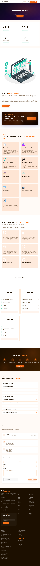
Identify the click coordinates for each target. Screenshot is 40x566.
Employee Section (21, 535)
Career (19, 510)
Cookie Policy (31, 504)
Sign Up (28, 1)
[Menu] (38, 1)
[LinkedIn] (6, 510)
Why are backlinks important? (8, 386)
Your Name (5, 460)
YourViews (19, 532)
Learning (30, 513)
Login (24, 1)
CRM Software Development (6, 547)
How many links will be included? (8, 399)
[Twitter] (4, 510)
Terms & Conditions (32, 502)
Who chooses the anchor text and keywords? (10, 402)
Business (2, 530)
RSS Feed (30, 508)
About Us (30, 493)
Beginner (19, 504)
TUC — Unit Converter (21, 543)
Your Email (22, 460)
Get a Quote (33, 1)
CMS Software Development (6, 545)
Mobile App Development (5, 537)
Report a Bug (31, 499)
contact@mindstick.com (9, 442)
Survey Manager (20, 545)
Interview (19, 502)
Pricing (19, 509)
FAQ (29, 509)
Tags (18, 494)
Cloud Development (4, 532)
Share (19, 506)
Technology (3, 531)
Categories (20, 495)
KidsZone (19, 534)
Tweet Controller (21, 547)
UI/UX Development (4, 541)
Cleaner (19, 541)
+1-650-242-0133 (8, 450)
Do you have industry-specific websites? (10, 412)
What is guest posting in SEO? (8, 383)
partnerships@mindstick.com (10, 444)
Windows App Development (6, 534)
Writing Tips (31, 514)
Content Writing (4, 550)
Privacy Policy (31, 501)
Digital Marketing (4, 542)
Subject (4, 464)
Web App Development (5, 535)
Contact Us (31, 494)
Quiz (18, 513)
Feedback (30, 498)
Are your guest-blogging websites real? (9, 409)
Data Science (3, 554)
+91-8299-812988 (9, 451)
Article (19, 498)
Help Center (31, 512)
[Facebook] (2, 510)
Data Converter (20, 540)
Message (4, 468)
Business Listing (4, 551)
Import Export (20, 544)
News (19, 505)
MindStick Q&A (20, 531)
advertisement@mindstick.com (10, 443)
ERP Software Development (6, 549)
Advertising (31, 497)
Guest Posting (3, 543)
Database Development (5, 538)
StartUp (19, 508)
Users (19, 497)
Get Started (19, 15)
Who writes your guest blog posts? (9, 389)
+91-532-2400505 (9, 449)
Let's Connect (5, 105)
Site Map (30, 506)
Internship (19, 512)
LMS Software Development (6, 546)
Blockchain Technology (5, 555)
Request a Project (32, 495)
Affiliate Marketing (32, 510)
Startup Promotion (4, 557)
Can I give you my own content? (8, 396)
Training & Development (22, 530)
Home (19, 493)
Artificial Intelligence (4, 553)
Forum (19, 501)
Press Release (31, 505)
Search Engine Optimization (5, 539)
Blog (18, 499)
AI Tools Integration (4, 558)
